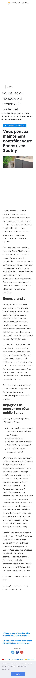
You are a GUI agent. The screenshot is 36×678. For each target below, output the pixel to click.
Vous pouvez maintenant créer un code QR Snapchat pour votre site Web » (17, 642)
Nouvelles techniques (14, 126)
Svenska (30, 659)
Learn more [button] (6, 669)
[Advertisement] (18, 27)
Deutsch (7, 659)
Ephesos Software (20, 3)
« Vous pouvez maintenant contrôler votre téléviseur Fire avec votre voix (16, 634)
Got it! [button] (18, 674)
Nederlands (19, 659)
